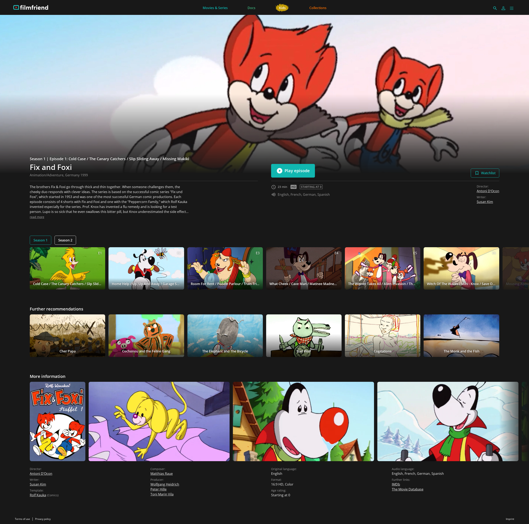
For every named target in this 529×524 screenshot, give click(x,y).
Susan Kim (485, 201)
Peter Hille (158, 489)
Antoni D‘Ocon (488, 191)
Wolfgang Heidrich (164, 484)
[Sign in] (503, 8)
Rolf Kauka (38, 495)
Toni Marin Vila (162, 494)
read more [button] (37, 217)
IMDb (396, 484)
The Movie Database (407, 489)
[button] (512, 8)
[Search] (495, 8)
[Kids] (282, 7)
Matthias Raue (161, 473)
